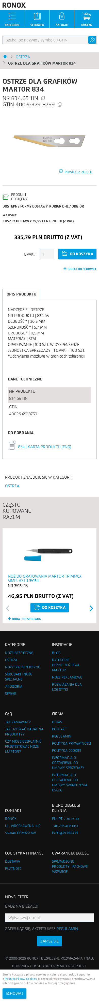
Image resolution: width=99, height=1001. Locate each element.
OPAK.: (29, 254)
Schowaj (14, 993)
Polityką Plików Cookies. (21, 979)
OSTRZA (12, 485)
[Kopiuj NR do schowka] (43, 98)
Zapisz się (49, 941)
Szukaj (92, 40)
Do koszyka (81, 254)
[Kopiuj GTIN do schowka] (59, 105)
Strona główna (5, 57)
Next (91, 608)
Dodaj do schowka (82, 269)
